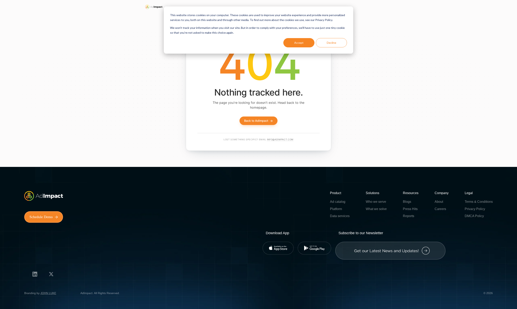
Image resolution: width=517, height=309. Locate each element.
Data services (340, 216)
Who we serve (376, 201)
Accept (299, 42)
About (439, 201)
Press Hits (410, 209)
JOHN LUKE (48, 293)
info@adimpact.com (280, 139)
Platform (336, 209)
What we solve (376, 209)
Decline (331, 42)
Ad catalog (337, 201)
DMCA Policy (474, 216)
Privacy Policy (475, 209)
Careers (440, 209)
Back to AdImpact (258, 121)
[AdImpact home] (154, 7)
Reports (408, 216)
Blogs (407, 201)
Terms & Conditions (479, 201)
